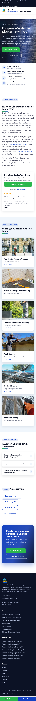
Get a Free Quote (11, 50)
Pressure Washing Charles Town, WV (13, 650)
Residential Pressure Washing (11, 614)
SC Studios (11, 693)
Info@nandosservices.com (10, 598)
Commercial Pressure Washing (11, 620)
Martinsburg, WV (10, 502)
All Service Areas (10, 513)
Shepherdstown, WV (12, 496)
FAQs (3, 673)
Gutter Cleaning (6, 626)
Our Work (5, 671)
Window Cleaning (7, 629)
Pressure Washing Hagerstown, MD (12, 656)
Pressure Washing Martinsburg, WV (12, 641)
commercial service (25, 151)
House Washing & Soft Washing (11, 617)
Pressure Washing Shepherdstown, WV (13, 653)
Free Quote (5, 676)
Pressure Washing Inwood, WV (11, 644)
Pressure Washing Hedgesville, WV (12, 647)
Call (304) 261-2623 (12, 55)
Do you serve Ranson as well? (14, 464)
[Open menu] (33, 10)
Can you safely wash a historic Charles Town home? (14, 456)
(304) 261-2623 (13, 6)
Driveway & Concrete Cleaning (11, 632)
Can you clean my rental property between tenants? (15, 471)
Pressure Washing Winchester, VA (12, 658)
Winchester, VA (10, 507)
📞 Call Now (9, 699)
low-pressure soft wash (18, 144)
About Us (5, 668)
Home (4, 25)
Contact (4, 679)
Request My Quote (18, 184)
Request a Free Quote (16, 556)
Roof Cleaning (6, 623)
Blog (3, 682)
